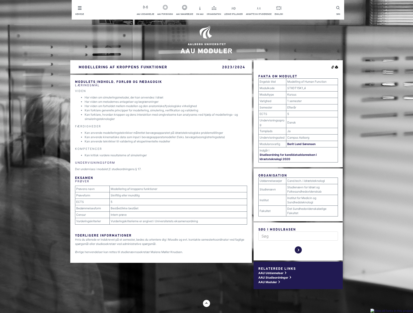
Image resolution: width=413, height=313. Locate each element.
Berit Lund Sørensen (301, 144)
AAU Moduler (269, 282)
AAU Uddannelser (272, 273)
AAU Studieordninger (275, 277)
